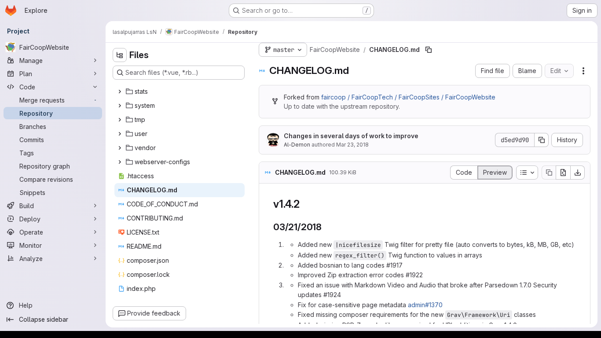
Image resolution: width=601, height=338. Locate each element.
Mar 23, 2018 (352, 144)
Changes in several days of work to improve (351, 136)
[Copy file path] (428, 50)
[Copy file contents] (549, 172)
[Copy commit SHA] (542, 140)
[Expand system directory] (119, 105)
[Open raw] (563, 172)
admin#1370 (425, 305)
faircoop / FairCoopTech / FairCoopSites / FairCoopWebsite (408, 97)
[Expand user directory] (119, 134)
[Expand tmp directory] (119, 119)
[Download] (578, 172)
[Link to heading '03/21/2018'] (327, 226)
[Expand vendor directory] (119, 148)
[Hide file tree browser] (120, 55)
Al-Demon (297, 144)
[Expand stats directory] (119, 91)
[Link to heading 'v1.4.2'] (305, 204)
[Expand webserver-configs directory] (119, 162)
